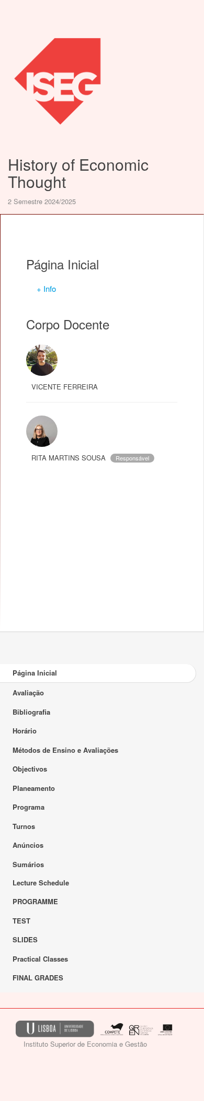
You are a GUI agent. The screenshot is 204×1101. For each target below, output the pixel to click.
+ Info (46, 288)
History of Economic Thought (78, 173)
